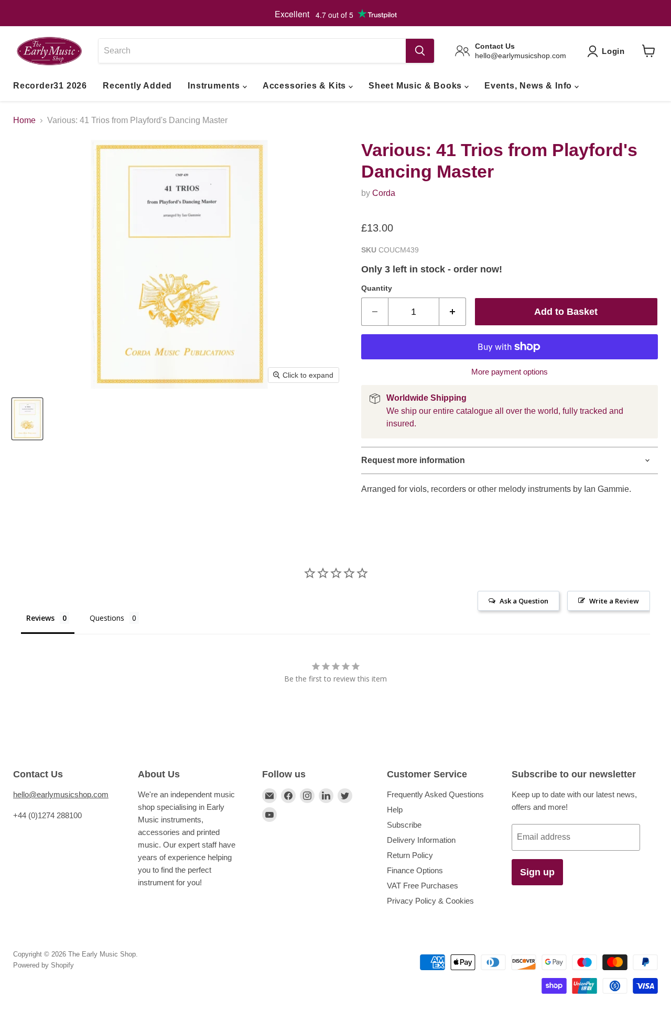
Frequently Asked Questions (435, 794)
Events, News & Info (529, 85)
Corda (383, 193)
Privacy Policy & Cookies (430, 900)
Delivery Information (421, 840)
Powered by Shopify (43, 965)
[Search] (420, 51)
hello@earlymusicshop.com (61, 794)
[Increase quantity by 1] (452, 312)
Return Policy (410, 855)
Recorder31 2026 (50, 85)
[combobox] (252, 51)
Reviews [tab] (40, 618)
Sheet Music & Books (416, 85)
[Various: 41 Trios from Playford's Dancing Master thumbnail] (27, 418)
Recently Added (137, 85)
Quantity (376, 288)
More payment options (509, 371)
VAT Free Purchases (422, 885)
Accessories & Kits (306, 85)
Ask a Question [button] (524, 601)
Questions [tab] (107, 618)
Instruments (215, 85)
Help (395, 809)
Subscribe (404, 824)
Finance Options (415, 870)
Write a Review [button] (614, 601)
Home (24, 120)
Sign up (537, 872)
